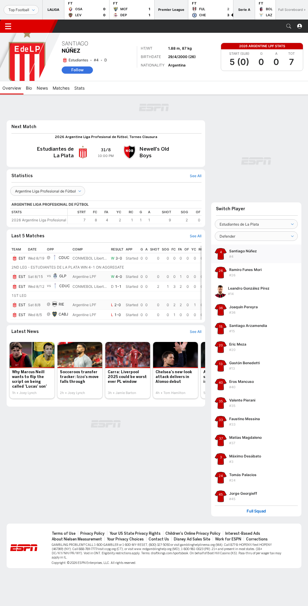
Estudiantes (78, 60)
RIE (61, 304)
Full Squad (256, 511)
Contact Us (159, 539)
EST (22, 258)
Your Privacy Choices (125, 539)
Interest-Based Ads (242, 533)
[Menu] (8, 26)
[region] (135, 216)
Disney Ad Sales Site (192, 539)
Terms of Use (63, 533)
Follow (77, 70)
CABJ (63, 314)
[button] (288, 26)
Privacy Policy (92, 533)
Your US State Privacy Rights (135, 533)
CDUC (64, 257)
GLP (62, 276)
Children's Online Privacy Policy (192, 533)
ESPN (35, 26)
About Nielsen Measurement (77, 539)
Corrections (257, 539)
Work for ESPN (228, 539)
